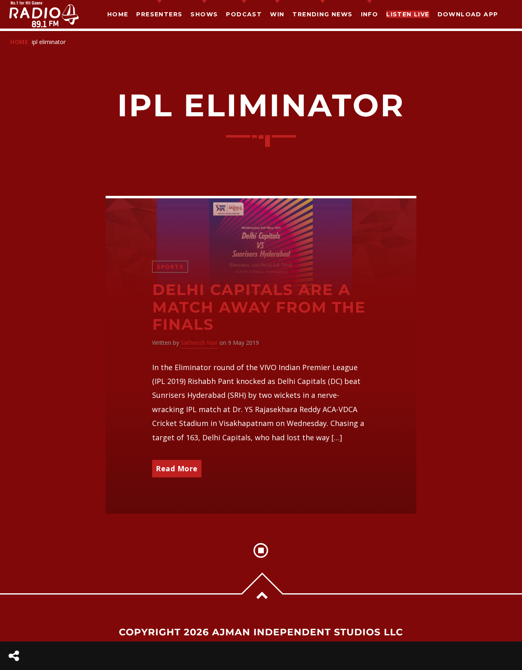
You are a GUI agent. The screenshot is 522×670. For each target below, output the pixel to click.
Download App (468, 14)
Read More (177, 468)
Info (369, 14)
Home (117, 14)
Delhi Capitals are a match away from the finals (259, 307)
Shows (204, 14)
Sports (170, 267)
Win (277, 14)
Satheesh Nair (199, 342)
